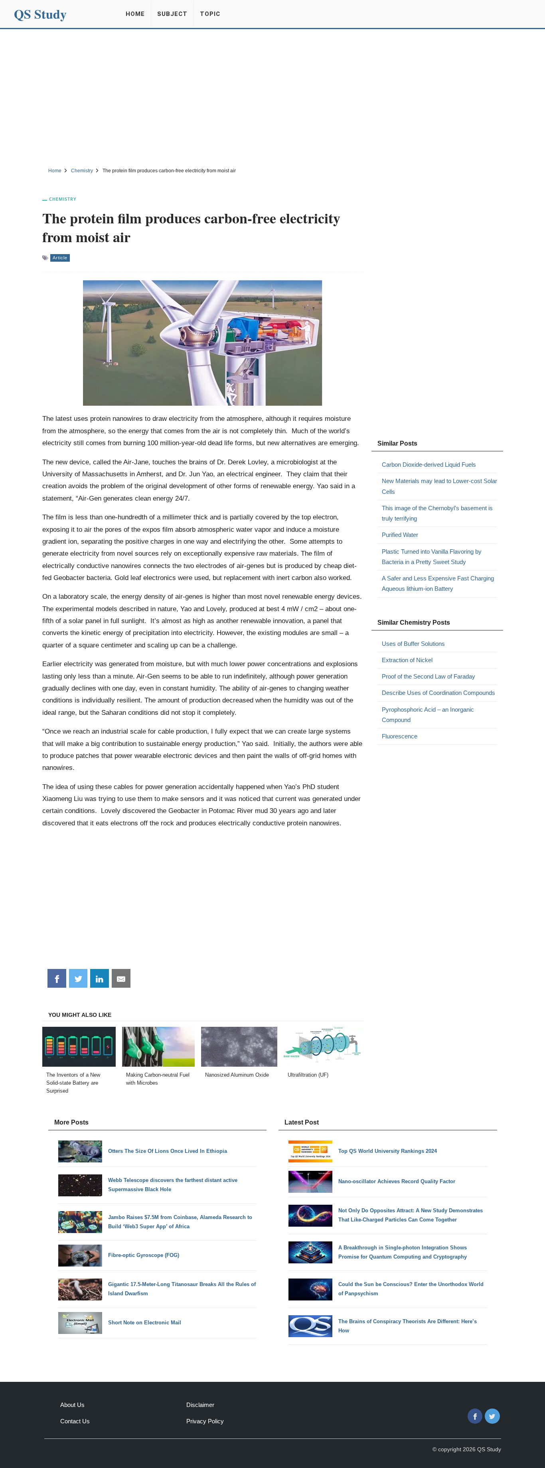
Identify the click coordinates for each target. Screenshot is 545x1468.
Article (60, 257)
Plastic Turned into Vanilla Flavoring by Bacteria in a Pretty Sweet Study (432, 556)
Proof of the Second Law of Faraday (428, 676)
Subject (172, 14)
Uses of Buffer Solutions (413, 643)
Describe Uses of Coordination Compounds (438, 692)
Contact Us (75, 1421)
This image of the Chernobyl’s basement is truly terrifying (437, 513)
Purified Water (400, 534)
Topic (210, 14)
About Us (72, 1404)
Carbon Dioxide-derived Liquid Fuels (429, 464)
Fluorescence (399, 736)
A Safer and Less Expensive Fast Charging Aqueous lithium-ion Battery (438, 583)
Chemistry (63, 199)
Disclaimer (200, 1404)
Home (135, 14)
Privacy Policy (205, 1421)
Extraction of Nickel (407, 660)
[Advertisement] (272, 97)
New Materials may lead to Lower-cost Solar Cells (439, 486)
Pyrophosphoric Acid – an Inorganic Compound (428, 714)
